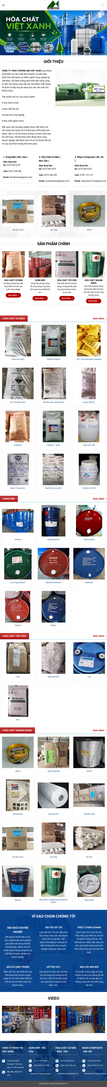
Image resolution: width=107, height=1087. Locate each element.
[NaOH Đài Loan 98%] (53, 469)
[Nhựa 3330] (89, 881)
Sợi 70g (89, 857)
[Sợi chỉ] (89, 752)
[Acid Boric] (18, 426)
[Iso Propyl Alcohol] (18, 563)
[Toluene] (18, 606)
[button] (3, 5)
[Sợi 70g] (89, 838)
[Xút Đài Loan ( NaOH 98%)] (53, 383)
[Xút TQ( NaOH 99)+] (18, 383)
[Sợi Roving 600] (53, 752)
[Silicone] (18, 881)
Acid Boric (18, 445)
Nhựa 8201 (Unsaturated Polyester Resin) (53, 901)
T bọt (18, 677)
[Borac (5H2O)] (89, 383)
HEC (18, 720)
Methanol (89, 582)
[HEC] (18, 701)
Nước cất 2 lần (89, 445)
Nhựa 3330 (89, 900)
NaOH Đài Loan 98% (53, 488)
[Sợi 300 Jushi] (89, 795)
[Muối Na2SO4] (53, 658)
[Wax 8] (18, 752)
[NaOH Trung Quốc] (18, 469)
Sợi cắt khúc (23, 230)
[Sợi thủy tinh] (58, 211)
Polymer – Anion (53, 445)
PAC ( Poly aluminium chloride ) (89, 359)
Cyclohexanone (53, 539)
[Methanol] (89, 563)
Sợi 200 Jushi (17, 857)
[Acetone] (18, 521)
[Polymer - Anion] (53, 426)
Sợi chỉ (89, 771)
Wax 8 (17, 771)
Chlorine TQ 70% (89, 488)
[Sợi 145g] (53, 838)
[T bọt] (18, 658)
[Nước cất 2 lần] (89, 426)
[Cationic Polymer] (53, 340)
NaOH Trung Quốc (17, 488)
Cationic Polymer (53, 359)
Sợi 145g (53, 857)
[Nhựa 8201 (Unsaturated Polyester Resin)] (53, 881)
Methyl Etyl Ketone (53, 582)
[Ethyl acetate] (89, 521)
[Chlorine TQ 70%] (89, 469)
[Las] (89, 658)
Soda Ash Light (18, 359)
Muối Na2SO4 (53, 677)
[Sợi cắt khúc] (22, 211)
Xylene (53, 625)
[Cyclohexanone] (53, 521)
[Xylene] (53, 606)
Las (89, 677)
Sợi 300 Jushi (94, 230)
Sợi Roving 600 (53, 771)
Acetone (17, 539)
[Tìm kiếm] (103, 5)
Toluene (18, 625)
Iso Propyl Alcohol (18, 582)
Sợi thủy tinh (58, 230)
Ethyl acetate (89, 539)
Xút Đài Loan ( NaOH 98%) (53, 402)
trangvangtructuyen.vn (58, 1083)
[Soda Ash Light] (18, 340)
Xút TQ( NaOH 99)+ (18, 402)
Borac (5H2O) (89, 402)
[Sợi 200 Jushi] (18, 838)
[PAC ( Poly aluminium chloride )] (89, 340)
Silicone (18, 900)
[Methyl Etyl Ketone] (53, 563)
